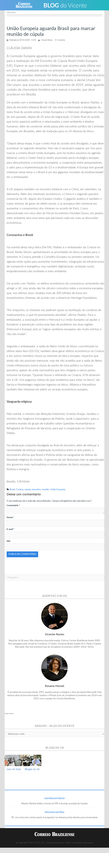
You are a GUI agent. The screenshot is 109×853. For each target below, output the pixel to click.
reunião (45, 489)
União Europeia (57, 489)
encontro (36, 489)
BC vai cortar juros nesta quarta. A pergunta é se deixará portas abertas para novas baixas (54, 817)
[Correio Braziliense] (26, 5)
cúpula (27, 489)
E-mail (10, 529)
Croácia (19, 489)
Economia (61, 40)
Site (8, 541)
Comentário (13, 505)
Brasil (12, 489)
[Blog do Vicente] (65, 5)
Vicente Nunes (47, 40)
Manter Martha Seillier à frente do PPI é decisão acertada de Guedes (54, 803)
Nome (10, 517)
